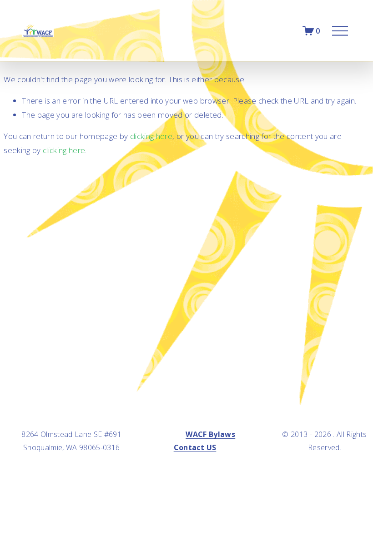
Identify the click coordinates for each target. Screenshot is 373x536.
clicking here (151, 136)
